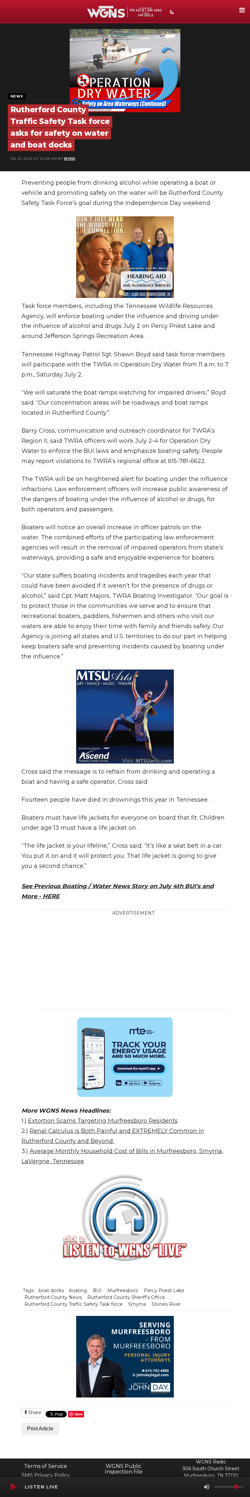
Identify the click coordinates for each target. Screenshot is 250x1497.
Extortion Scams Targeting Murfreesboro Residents (103, 1120)
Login (162, 1464)
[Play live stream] (13, 1487)
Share (34, 1412)
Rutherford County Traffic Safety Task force (73, 1304)
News (16, 96)
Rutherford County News (53, 1297)
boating (78, 1290)
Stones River (166, 1304)
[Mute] (207, 1487)
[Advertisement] (138, 962)
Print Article (40, 1428)
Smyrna (137, 1304)
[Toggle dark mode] (171, 12)
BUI (97, 1290)
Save (79, 1414)
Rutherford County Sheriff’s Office (126, 1297)
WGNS (69, 159)
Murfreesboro (122, 1290)
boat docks (51, 1290)
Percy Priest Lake (164, 1290)
